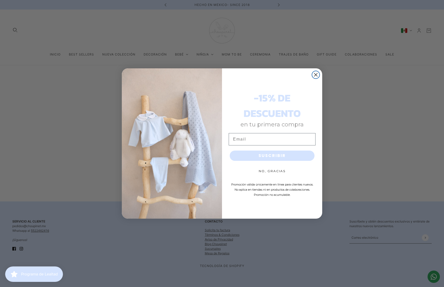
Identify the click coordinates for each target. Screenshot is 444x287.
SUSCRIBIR (272, 156)
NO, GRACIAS (272, 171)
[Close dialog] (316, 75)
